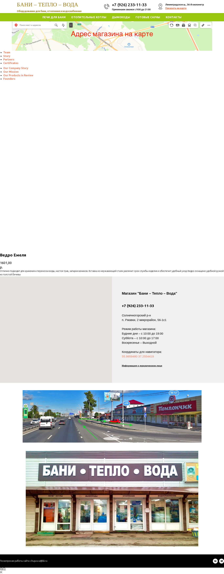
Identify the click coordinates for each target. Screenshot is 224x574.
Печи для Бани (54, 17)
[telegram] (221, 562)
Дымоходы (121, 17)
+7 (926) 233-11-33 (138, 306)
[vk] (215, 562)
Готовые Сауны (148, 17)
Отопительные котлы (88, 17)
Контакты (174, 17)
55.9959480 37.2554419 (138, 356)
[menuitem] (6, 52)
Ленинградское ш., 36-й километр (184, 4)
